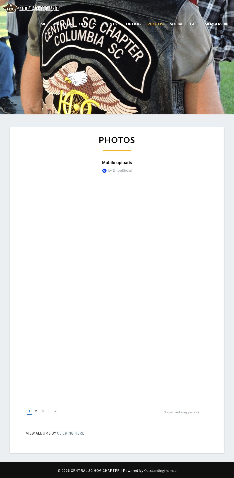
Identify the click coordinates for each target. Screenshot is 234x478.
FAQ (194, 24)
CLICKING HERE (70, 433)
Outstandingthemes (160, 470)
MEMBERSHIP (216, 24)
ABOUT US (62, 24)
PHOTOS (155, 24)
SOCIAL (176, 24)
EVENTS (110, 24)
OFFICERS (87, 24)
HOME (40, 24)
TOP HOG (132, 24)
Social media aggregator (181, 412)
